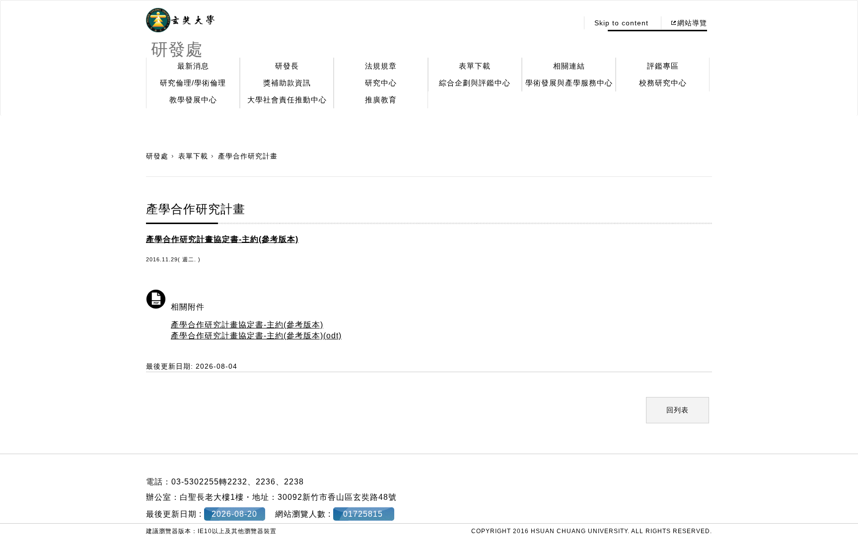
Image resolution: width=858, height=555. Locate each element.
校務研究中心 (663, 83)
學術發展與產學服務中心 (569, 83)
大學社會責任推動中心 (287, 99)
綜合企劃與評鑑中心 (474, 83)
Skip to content (621, 23)
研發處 (157, 156)
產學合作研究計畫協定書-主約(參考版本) (247, 324)
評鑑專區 (663, 66)
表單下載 (475, 66)
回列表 (677, 410)
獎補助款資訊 (287, 83)
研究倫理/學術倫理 (193, 83)
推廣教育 (381, 99)
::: (568, 23)
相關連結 (569, 66)
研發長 (287, 66)
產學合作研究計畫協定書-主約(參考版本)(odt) (256, 335)
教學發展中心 (193, 99)
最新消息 (193, 66)
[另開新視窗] (180, 20)
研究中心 (381, 83)
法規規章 (381, 66)
